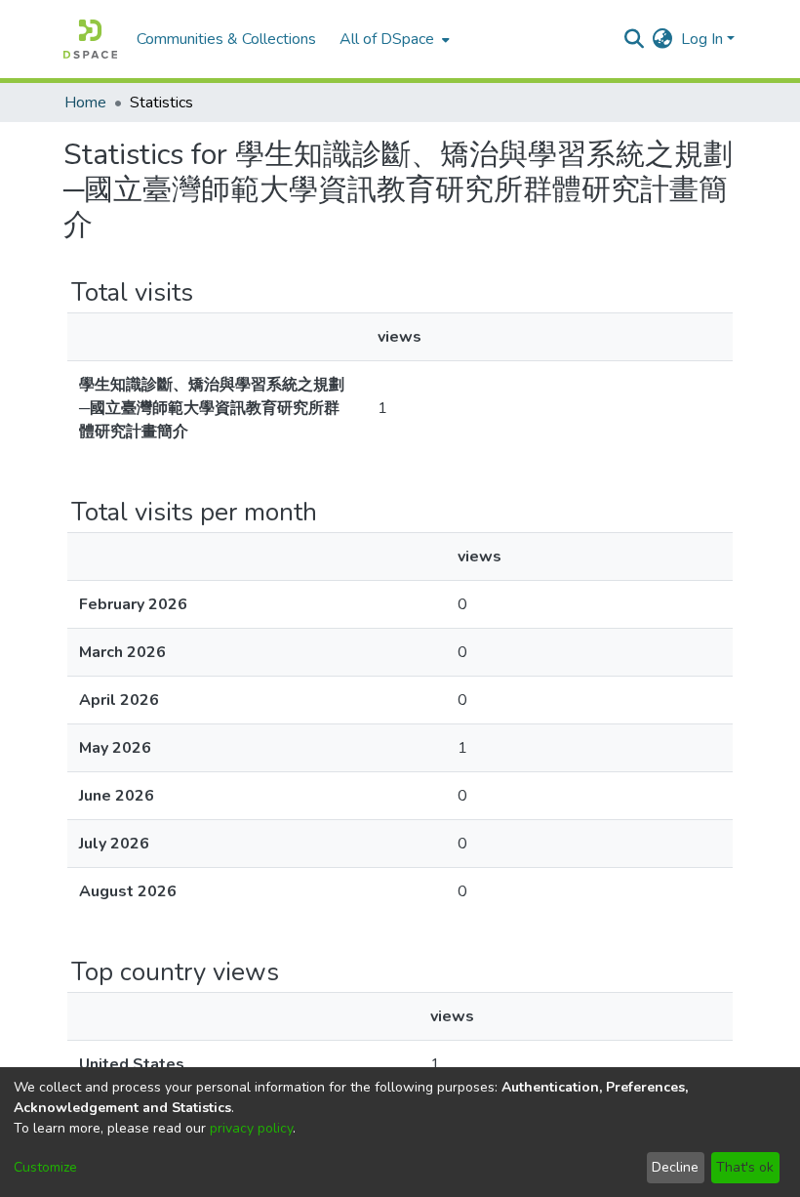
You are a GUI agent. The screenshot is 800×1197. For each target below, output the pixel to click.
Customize (45, 1167)
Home (85, 102)
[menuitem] (393, 39)
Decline (675, 1167)
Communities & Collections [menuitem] (226, 39)
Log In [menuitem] (702, 39)
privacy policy (251, 1128)
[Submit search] (634, 39)
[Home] (90, 39)
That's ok (745, 1167)
